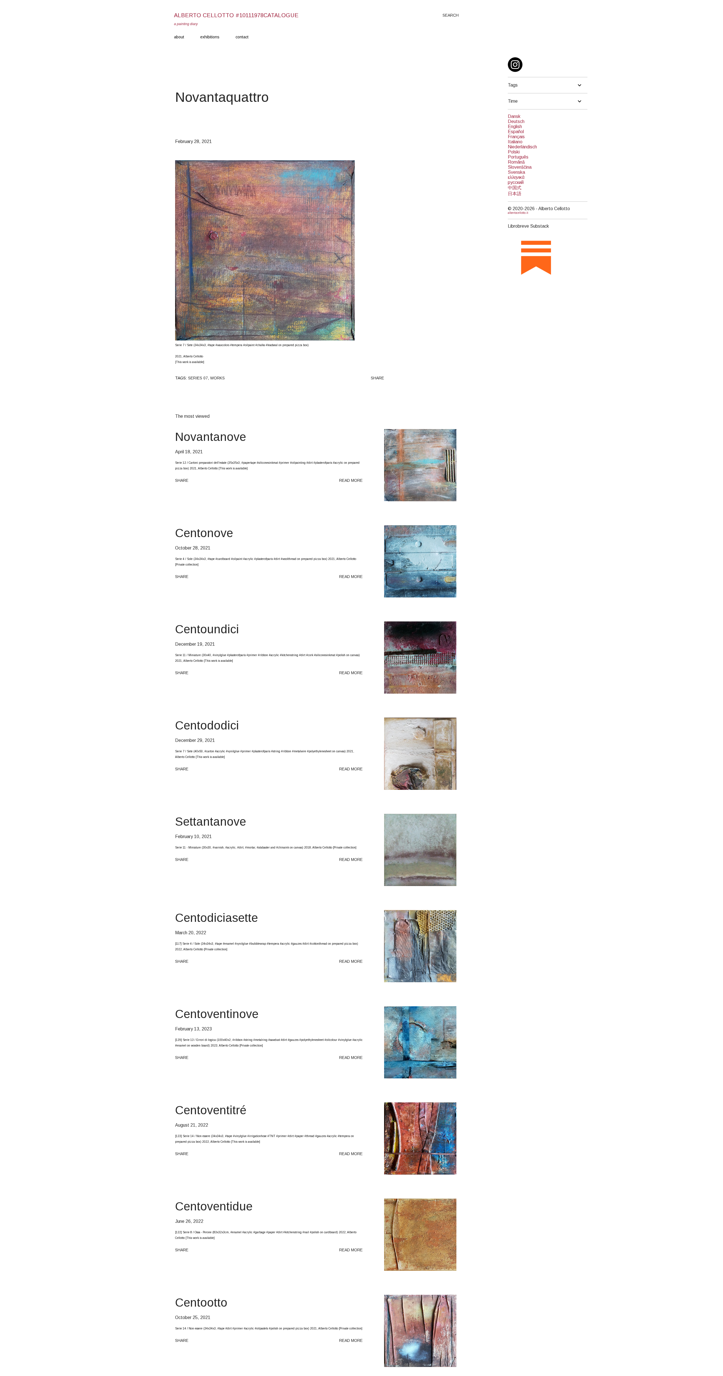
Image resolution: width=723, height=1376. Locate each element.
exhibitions (209, 37)
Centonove (204, 533)
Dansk (514, 116)
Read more (351, 480)
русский (516, 182)
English (515, 126)
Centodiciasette (216, 917)
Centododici (207, 725)
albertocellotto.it (518, 212)
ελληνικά (516, 177)
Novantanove (210, 436)
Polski (514, 152)
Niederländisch (522, 146)
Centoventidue (213, 1206)
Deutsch (516, 121)
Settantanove (210, 821)
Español (516, 131)
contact (242, 37)
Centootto (201, 1302)
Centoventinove (216, 1014)
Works (217, 378)
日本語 (514, 193)
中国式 (514, 187)
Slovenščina (520, 167)
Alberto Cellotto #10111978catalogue (236, 15)
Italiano (515, 141)
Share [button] (377, 378)
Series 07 (198, 378)
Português (518, 157)
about (179, 37)
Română (516, 162)
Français (516, 136)
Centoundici (207, 629)
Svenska (516, 172)
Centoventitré (210, 1110)
